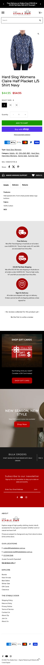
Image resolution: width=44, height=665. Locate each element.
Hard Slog (35, 153)
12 (16, 105)
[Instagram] (26, 497)
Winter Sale (6, 583)
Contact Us (6, 612)
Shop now (22, 424)
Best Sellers (6, 580)
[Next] (40, 4)
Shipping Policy (7, 600)
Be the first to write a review (22, 317)
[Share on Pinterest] (18, 167)
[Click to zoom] (38, 34)
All (17, 153)
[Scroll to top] (39, 659)
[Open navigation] (6, 13)
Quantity (5, 114)
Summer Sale (33, 156)
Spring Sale (22, 156)
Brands (4, 574)
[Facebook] (17, 497)
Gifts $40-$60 (25, 153)
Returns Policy (7, 603)
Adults (12, 153)
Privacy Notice (7, 606)
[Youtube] (21, 497)
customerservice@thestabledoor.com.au (17, 552)
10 (10, 105)
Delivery (15, 185)
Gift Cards (5, 586)
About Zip (5, 615)
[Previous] (3, 4)
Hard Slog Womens (13, 150)
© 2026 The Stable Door (10, 660)
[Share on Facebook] (9, 167)
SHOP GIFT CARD (22, 380)
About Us (5, 621)
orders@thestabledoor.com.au (14, 548)
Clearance (5, 589)
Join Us (4, 618)
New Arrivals (6, 577)
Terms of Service (7, 609)
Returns (25, 185)
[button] (22, 316)
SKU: (3, 162)
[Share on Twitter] (13, 167)
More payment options (22, 135)
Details (6, 185)
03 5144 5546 (8, 555)
